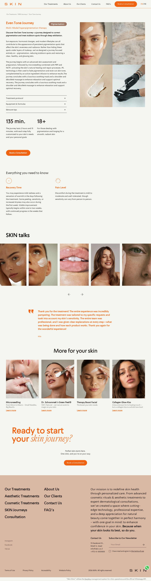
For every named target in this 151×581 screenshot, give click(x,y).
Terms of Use (10, 570)
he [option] (145, 4)
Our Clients (81, 4)
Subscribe (143, 545)
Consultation (15, 517)
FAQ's (108, 4)
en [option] (142, 4)
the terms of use (137, 551)
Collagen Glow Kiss (121, 402)
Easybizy (88, 579)
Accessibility (46, 570)
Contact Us (95, 4)
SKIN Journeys (22, 14)
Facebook (8, 545)
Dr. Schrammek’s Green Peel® (56, 402)
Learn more (11, 410)
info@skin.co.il (97, 549)
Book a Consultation (126, 4)
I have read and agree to (128, 551)
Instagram (9, 541)
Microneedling (13, 402)
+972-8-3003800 (98, 551)
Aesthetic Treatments (22, 496)
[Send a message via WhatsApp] (147, 567)
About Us (67, 4)
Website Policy (65, 570)
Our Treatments (51, 4)
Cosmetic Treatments (22, 503)
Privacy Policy (28, 570)
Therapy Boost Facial (87, 402)
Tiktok (7, 549)
